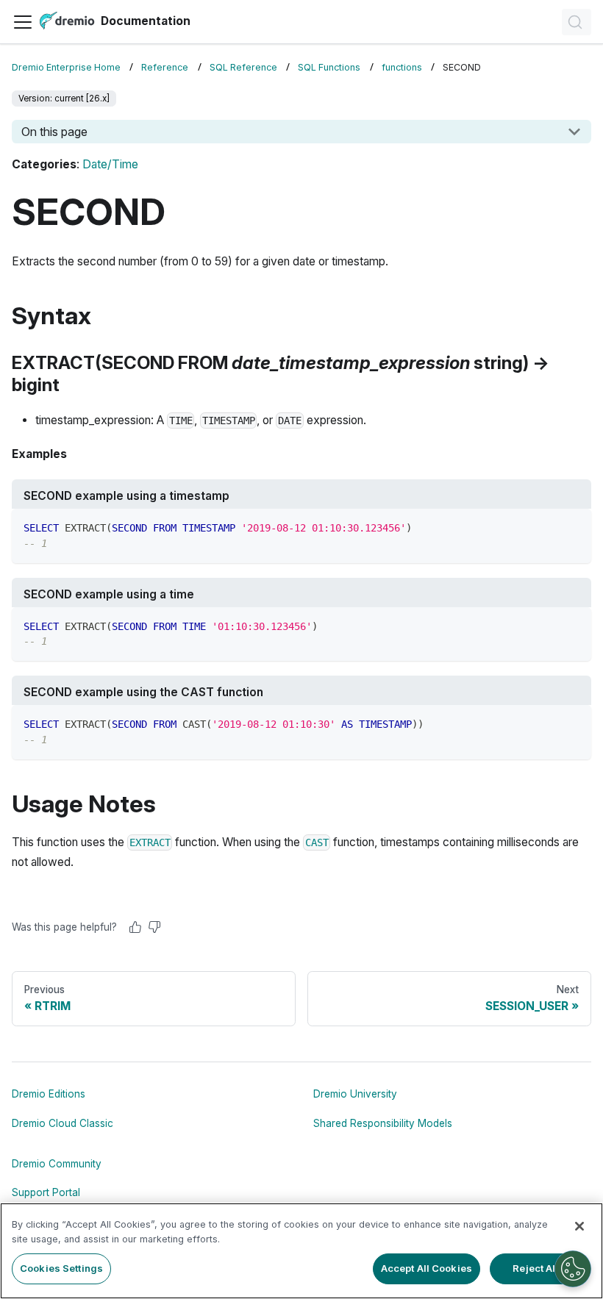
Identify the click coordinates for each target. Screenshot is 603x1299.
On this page (54, 131)
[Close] (579, 1226)
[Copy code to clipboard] (573, 527)
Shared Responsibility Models (382, 1123)
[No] (154, 927)
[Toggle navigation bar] (23, 22)
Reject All (535, 1268)
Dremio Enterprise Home (66, 67)
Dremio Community (56, 1164)
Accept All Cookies (426, 1268)
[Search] (576, 22)
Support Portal (46, 1192)
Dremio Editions (48, 1094)
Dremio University (355, 1094)
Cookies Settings (61, 1268)
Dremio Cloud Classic (62, 1123)
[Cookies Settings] (572, 1268)
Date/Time (110, 164)
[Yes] (135, 927)
